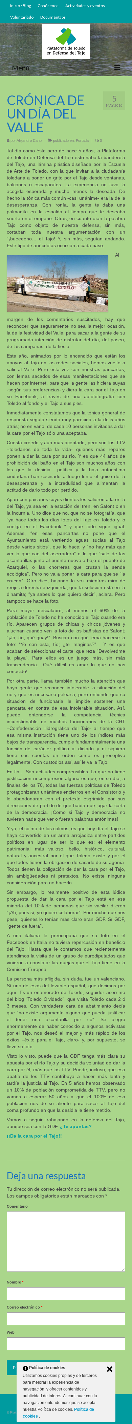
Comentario (17, 1206)
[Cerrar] (109, 1369)
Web (11, 1332)
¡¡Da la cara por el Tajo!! (34, 1136)
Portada (82, 140)
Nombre (15, 1282)
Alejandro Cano (29, 140)
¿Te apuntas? (76, 1126)
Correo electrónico (24, 1307)
